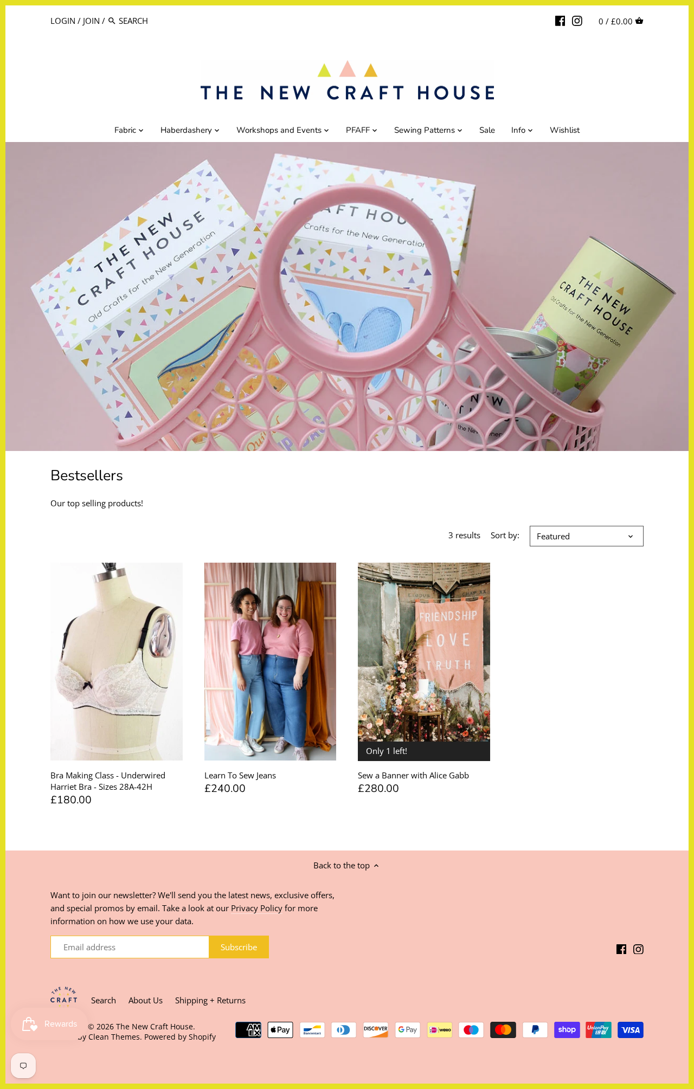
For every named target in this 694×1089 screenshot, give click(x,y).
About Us (145, 1000)
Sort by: (505, 535)
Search (103, 1000)
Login (62, 20)
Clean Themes (114, 1037)
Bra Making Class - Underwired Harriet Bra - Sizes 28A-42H (107, 781)
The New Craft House (154, 1027)
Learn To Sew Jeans (240, 775)
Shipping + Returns (210, 1000)
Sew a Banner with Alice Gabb (413, 775)
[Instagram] (577, 20)
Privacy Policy (256, 908)
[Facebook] (560, 20)
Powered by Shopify (180, 1037)
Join (91, 20)
